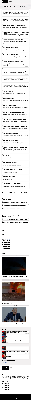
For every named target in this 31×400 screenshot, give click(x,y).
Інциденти (15, 255)
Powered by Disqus (4, 362)
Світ (2, 197)
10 (19, 192)
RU (16, 398)
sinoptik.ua (8, 239)
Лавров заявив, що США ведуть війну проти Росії (12, 323)
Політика (15, 305)
